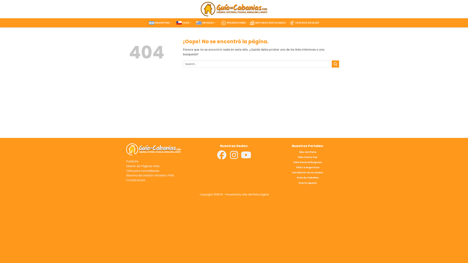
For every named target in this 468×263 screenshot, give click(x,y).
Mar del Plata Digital (255, 194)
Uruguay (208, 22)
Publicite (132, 161)
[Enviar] (335, 64)
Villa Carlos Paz (308, 157)
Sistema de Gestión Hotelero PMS (150, 175)
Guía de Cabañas (308, 177)
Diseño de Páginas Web (143, 166)
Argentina (162, 22)
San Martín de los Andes (307, 172)
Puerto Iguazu (308, 182)
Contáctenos (135, 180)
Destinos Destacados (270, 22)
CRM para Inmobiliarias (142, 171)
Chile (185, 22)
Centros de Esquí (307, 22)
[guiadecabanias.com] (153, 149)
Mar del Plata (307, 152)
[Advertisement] (178, 108)
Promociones (236, 22)
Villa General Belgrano (307, 162)
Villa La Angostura (307, 167)
